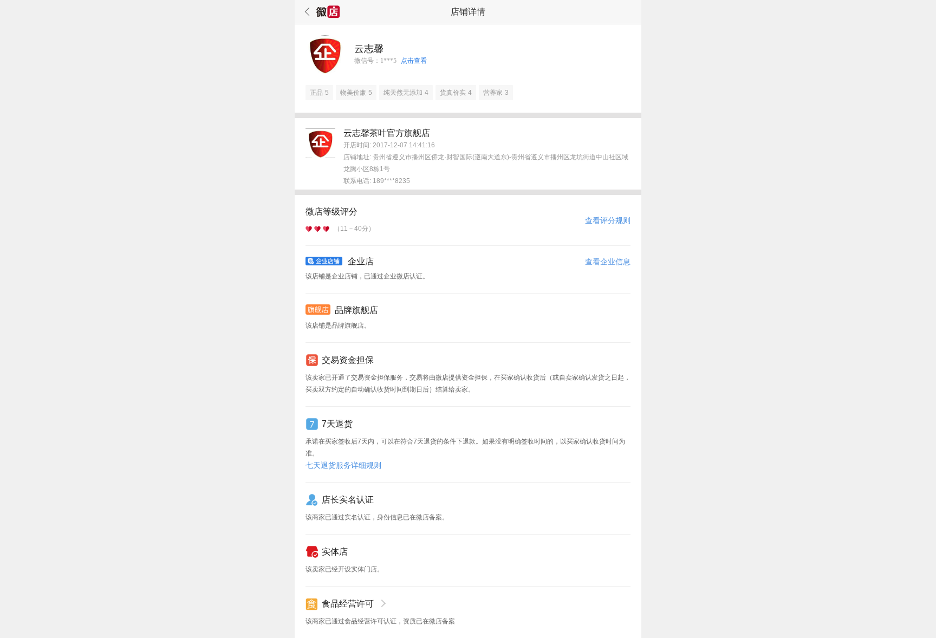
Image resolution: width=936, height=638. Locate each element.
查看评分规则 (607, 220)
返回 (305, 12)
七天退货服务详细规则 (343, 465)
